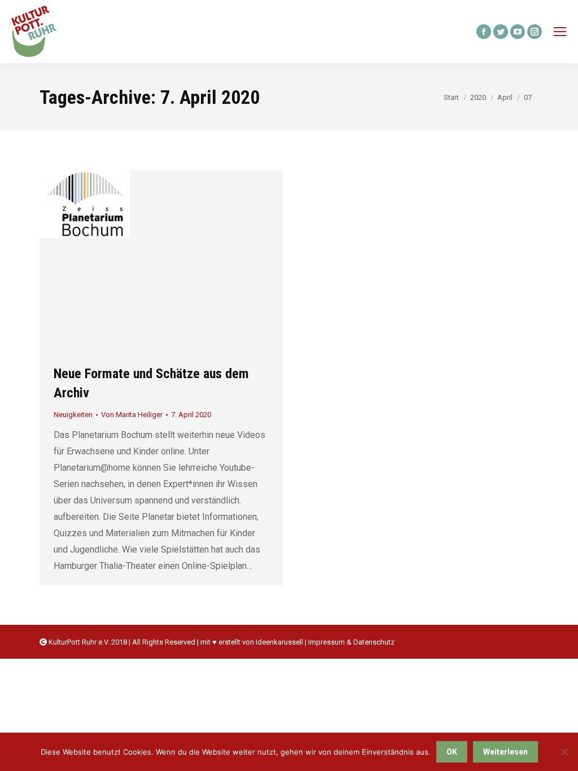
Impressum (326, 642)
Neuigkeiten (73, 414)
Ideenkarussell (279, 642)
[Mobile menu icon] (560, 31)
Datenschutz (374, 642)
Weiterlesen (505, 751)
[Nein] (564, 751)
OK (451, 751)
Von (132, 414)
